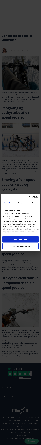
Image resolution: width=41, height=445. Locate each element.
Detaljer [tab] (20, 203)
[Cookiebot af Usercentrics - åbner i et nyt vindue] (29, 197)
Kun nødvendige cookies (20, 246)
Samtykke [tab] (7, 203)
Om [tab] (33, 203)
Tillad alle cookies (20, 239)
